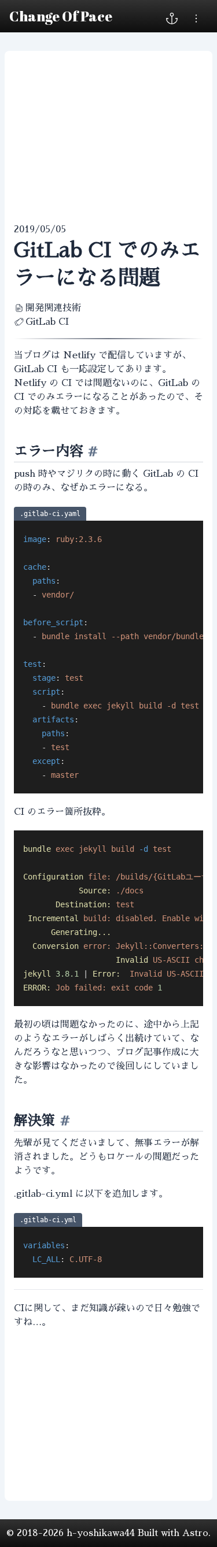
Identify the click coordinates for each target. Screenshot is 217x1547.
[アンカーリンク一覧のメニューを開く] (171, 18)
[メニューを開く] (196, 18)
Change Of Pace (60, 16)
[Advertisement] (108, 137)
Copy (190, 528)
